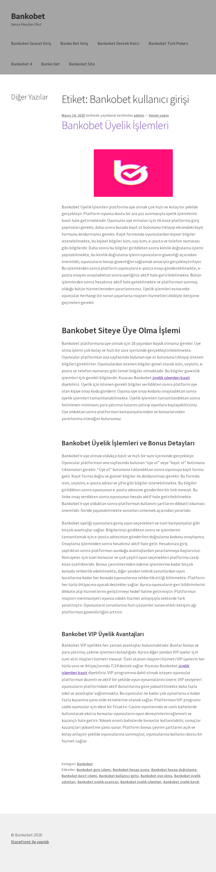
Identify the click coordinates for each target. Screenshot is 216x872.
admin (139, 115)
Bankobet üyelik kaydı (181, 781)
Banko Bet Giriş (74, 43)
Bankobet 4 (21, 63)
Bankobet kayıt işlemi (79, 775)
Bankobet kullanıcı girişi (119, 775)
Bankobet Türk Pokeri (168, 43)
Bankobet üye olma (156, 775)
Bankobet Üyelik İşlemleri (115, 125)
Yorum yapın (159, 115)
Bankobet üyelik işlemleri (140, 781)
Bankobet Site (82, 63)
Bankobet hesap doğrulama (174, 769)
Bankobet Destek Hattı (118, 43)
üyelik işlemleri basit (171, 377)
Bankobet (28, 16)
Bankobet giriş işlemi (94, 769)
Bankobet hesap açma (131, 769)
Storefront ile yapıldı (30, 841)
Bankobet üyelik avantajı (98, 781)
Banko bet (50, 63)
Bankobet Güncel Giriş (31, 43)
